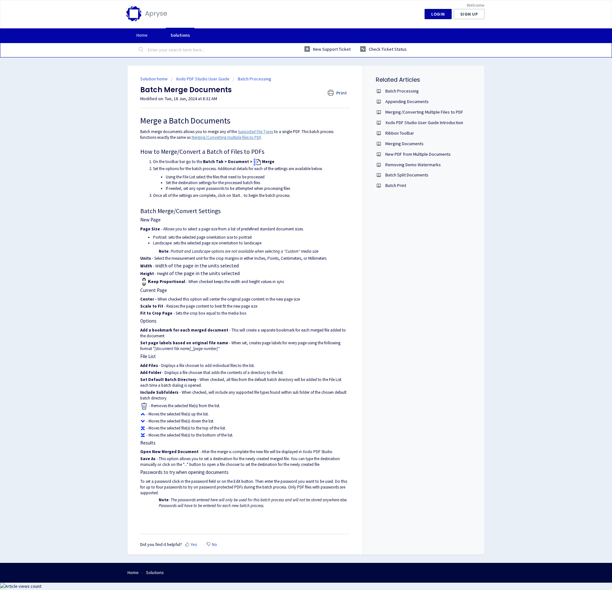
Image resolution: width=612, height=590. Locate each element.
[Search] (141, 50)
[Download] (294, 216)
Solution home (154, 79)
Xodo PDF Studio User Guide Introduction (424, 122)
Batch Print (395, 185)
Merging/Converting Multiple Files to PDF (424, 112)
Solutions (180, 35)
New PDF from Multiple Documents (418, 154)
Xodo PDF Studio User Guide (202, 79)
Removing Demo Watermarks (413, 165)
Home (142, 35)
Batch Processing (254, 79)
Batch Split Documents (406, 175)
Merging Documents (404, 143)
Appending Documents (407, 101)
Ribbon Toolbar (399, 133)
